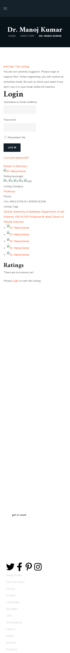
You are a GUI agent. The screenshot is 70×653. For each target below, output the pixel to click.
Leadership (12, 602)
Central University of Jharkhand (22, 212)
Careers (10, 629)
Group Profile (14, 575)
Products (11, 649)
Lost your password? (16, 158)
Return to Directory (15, 166)
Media (9, 636)
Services (11, 643)
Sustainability (14, 622)
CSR (8, 616)
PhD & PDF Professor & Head (33, 217)
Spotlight (12, 609)
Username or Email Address (20, 102)
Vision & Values (15, 582)
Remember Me (16, 137)
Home (12, 36)
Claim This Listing (16, 66)
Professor (9, 191)
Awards (10, 595)
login (16, 281)
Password (10, 120)
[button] (65, 8)
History (10, 589)
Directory (27, 36)
